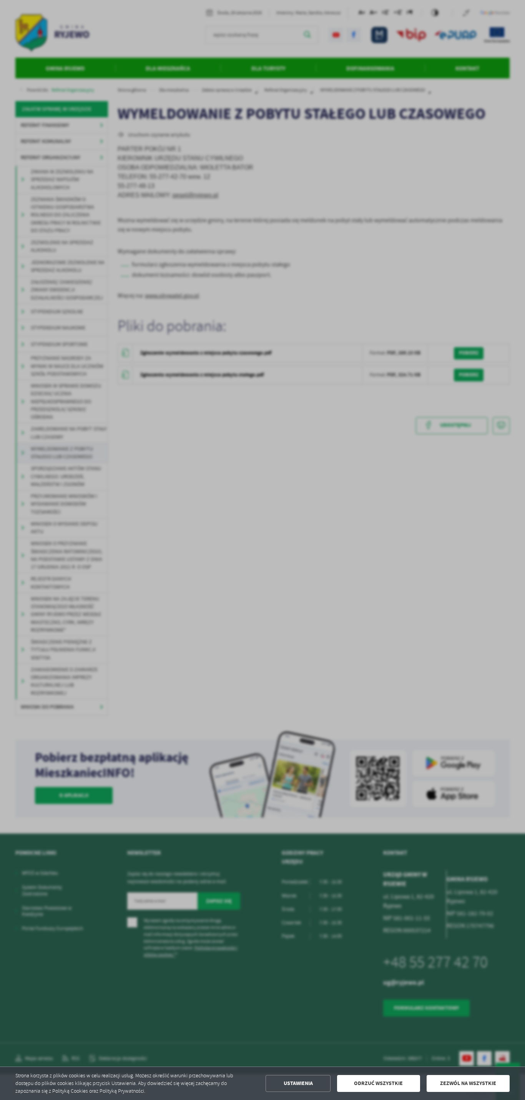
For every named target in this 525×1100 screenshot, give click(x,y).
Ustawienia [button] (298, 1083)
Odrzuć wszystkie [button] (378, 1083)
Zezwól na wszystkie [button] (468, 1083)
